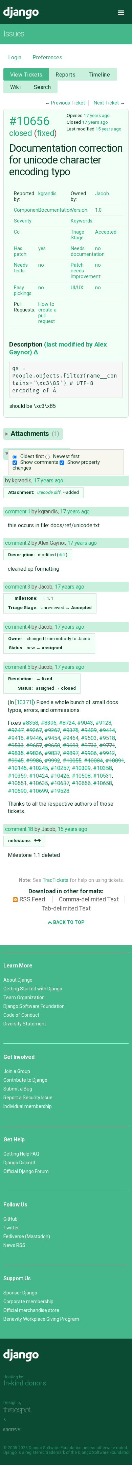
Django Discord (19, 1162)
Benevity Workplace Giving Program (41, 1319)
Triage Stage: (78, 235)
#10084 (93, 760)
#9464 (71, 738)
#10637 (59, 783)
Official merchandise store (31, 1310)
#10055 (72, 760)
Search (42, 87)
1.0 (98, 210)
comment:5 (17, 667)
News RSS (14, 1245)
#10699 (38, 791)
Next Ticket (106, 103)
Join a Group (16, 1071)
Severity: (23, 221)
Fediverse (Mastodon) (26, 1236)
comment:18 (19, 829)
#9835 (16, 753)
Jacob (102, 194)
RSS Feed (32, 899)
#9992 (52, 760)
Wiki (15, 87)
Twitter (11, 1227)
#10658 (102, 783)
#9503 (89, 738)
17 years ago (97, 115)
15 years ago (108, 128)
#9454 (52, 738)
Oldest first (32, 456)
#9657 (34, 745)
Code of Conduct (21, 1015)
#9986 (34, 760)
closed (20, 133)
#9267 (34, 730)
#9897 (71, 753)
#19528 (59, 791)
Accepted (105, 232)
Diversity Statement (24, 1023)
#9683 (71, 745)
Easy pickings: (23, 290)
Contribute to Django (25, 1080)
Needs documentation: (88, 251)
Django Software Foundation (34, 1006)
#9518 (107, 738)
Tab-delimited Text (66, 908)
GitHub (10, 1219)
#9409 (89, 730)
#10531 (102, 776)
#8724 (67, 723)
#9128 (103, 723)
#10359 (17, 776)
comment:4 (17, 627)
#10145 (17, 768)
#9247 (16, 730)
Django (21, 13)
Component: (27, 210)
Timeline (99, 74)
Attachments (34, 433)
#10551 (17, 783)
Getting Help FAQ (21, 1154)
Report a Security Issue (27, 1097)
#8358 (30, 723)
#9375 (71, 730)
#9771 (107, 745)
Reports (65, 74)
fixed (45, 133)
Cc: (17, 232)
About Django (17, 980)
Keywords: (82, 221)
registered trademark (45, 1452)
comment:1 (17, 511)
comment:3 (17, 587)
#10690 (17, 791)
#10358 (102, 768)
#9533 (16, 745)
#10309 (81, 768)
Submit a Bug (17, 1089)
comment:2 (17, 543)
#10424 (38, 776)
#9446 (34, 738)
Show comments (39, 462)
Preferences (47, 57)
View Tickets (26, 74)
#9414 (107, 730)
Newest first (66, 456)
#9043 (85, 723)
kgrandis (47, 194)
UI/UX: (77, 288)
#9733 (89, 745)
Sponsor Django (20, 1292)
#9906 (89, 753)
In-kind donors (24, 1383)
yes (42, 248)
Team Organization (24, 997)
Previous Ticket (68, 103)
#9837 (52, 753)
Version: (79, 210)
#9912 (107, 753)
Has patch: (20, 251)
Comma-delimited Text (89, 899)
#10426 (59, 776)
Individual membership (27, 1106)
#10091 (114, 760)
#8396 (49, 723)
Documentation (55, 210)
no (98, 248)
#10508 (81, 776)
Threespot (19, 1410)
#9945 (16, 760)
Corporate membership (28, 1301)
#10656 (29, 121)
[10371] (24, 702)
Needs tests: (21, 268)
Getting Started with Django (32, 988)
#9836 (34, 753)
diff (62, 554)
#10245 (38, 768)
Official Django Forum (26, 1171)
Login (14, 57)
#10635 (38, 783)
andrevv (19, 1429)
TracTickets (55, 880)
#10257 (59, 768)
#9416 (16, 738)
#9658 (52, 745)
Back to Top (68, 922)
